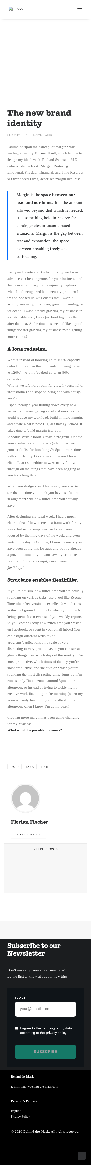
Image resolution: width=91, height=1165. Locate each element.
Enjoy (30, 766)
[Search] (65, 10)
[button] (80, 9)
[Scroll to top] (82, 1155)
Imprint (16, 1111)
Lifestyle (36, 135)
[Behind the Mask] (18, 10)
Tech (44, 766)
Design (14, 766)
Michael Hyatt (45, 153)
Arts (48, 135)
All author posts (28, 835)
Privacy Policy (20, 1116)
